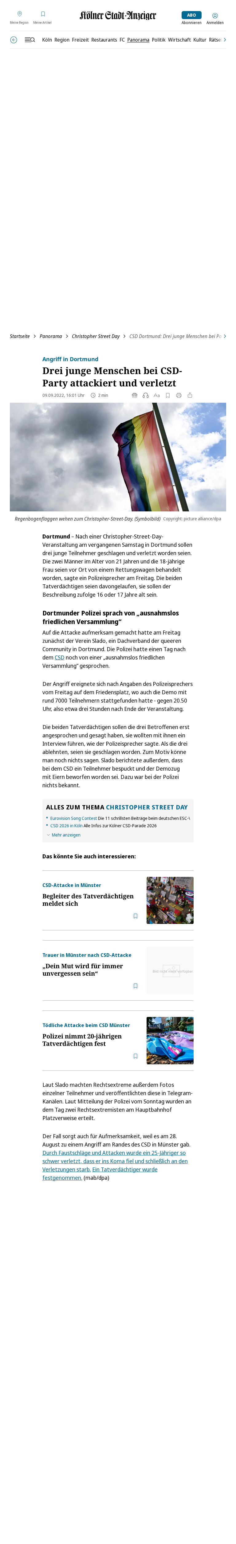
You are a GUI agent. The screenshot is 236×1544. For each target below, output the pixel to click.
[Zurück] (14, 40)
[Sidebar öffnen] (30, 40)
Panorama (51, 336)
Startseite (20, 336)
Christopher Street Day (96, 336)
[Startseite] (118, 15)
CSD (60, 657)
